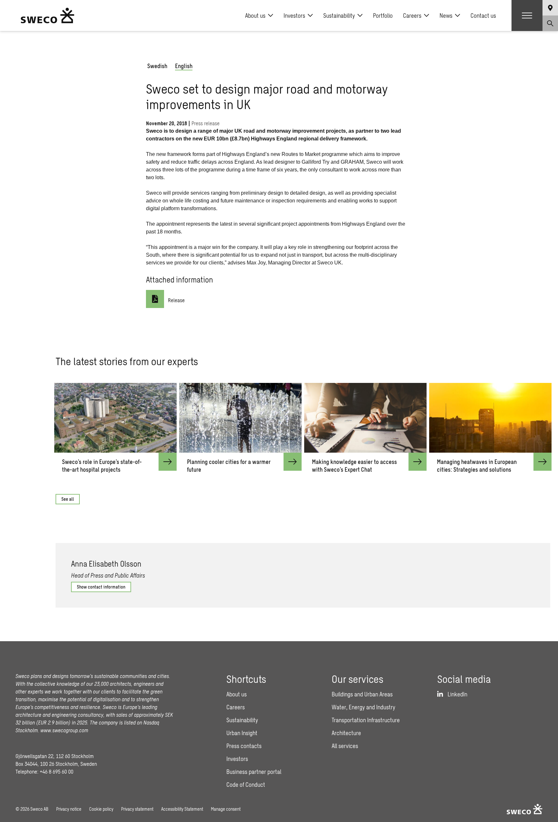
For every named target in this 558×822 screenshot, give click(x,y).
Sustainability (339, 15)
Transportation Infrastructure (366, 720)
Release (176, 300)
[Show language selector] (550, 7)
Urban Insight (241, 732)
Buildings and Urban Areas (362, 694)
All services (345, 745)
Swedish (157, 65)
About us (255, 15)
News (445, 15)
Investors (294, 15)
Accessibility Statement (182, 809)
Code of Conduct (245, 784)
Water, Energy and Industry (363, 707)
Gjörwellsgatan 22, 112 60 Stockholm (55, 756)
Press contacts (244, 745)
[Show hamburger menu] (527, 15)
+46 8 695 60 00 (56, 771)
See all (67, 499)
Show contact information (101, 587)
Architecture (346, 732)
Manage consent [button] (226, 809)
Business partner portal (253, 771)
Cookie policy (101, 809)
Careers (412, 15)
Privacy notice (68, 809)
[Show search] (550, 23)
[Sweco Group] (47, 15)
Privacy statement (137, 809)
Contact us (483, 15)
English (183, 65)
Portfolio (383, 15)
